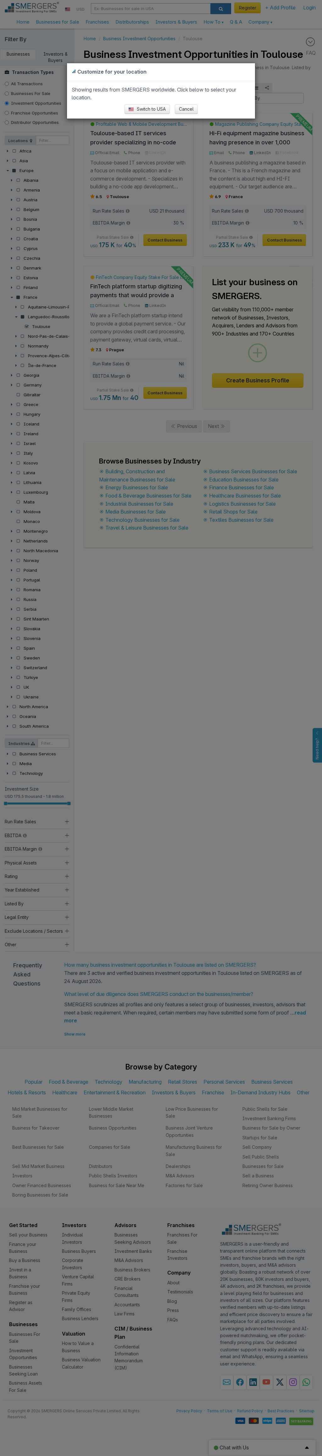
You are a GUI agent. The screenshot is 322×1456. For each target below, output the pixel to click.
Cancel (186, 109)
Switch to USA (151, 109)
